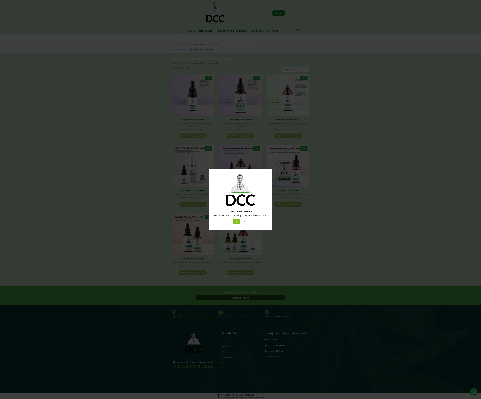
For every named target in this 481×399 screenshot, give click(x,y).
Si (236, 221)
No (244, 221)
